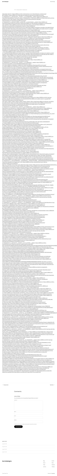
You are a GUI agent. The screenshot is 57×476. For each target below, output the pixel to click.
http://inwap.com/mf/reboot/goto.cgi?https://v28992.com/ (32, 117)
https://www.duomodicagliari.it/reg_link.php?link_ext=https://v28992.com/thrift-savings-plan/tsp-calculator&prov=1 (27, 146)
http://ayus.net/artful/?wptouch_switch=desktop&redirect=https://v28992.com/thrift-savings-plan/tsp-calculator (22, 269)
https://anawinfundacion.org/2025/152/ (37, 369)
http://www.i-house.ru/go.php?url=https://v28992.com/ (26, 308)
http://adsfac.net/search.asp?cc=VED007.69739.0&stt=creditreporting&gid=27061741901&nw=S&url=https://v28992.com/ (26, 345)
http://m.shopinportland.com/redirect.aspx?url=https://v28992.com (30, 205)
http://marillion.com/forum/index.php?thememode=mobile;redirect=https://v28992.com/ (21, 132)
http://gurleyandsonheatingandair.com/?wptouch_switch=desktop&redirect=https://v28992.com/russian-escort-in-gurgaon (28, 350)
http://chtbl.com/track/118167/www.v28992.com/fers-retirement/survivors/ (18, 190)
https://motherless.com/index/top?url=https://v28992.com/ (31, 175)
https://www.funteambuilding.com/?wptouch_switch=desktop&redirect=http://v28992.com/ (22, 206)
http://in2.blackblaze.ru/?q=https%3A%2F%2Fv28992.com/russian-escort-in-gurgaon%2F (31, 98)
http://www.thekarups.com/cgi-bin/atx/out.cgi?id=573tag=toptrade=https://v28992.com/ (27, 351)
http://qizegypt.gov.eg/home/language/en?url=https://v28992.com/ (17, 152)
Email (15, 415)
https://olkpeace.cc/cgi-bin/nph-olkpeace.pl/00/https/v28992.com (16, 168)
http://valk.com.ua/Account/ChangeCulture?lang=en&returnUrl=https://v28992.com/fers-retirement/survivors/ (26, 238)
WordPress (53, 473)
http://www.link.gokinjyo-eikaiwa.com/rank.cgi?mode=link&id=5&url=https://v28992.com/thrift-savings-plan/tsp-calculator (25, 348)
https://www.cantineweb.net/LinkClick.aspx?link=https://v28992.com (17, 58)
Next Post (51, 384)
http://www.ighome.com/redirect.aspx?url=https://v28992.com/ (16, 69)
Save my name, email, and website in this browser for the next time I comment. (26, 424)
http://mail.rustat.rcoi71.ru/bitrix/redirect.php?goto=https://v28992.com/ (18, 290)
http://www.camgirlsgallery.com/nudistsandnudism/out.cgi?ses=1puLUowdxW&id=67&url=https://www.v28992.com (23, 216)
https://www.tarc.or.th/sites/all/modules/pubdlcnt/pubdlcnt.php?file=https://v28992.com (21, 247)
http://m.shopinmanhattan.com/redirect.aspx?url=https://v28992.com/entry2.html (20, 43)
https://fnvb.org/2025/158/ (8, 372)
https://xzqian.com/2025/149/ (42, 368)
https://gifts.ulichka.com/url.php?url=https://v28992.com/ (14, 304)
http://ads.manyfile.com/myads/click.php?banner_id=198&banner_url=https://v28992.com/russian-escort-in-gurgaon (27, 157)
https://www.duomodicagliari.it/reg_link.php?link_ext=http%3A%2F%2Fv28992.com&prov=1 (20, 366)
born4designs (5, 1)
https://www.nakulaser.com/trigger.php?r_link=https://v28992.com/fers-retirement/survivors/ (22, 162)
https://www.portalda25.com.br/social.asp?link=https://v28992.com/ (17, 221)
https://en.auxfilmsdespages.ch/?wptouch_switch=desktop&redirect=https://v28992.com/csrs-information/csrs (27, 360)
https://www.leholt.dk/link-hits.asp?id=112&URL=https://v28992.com (17, 311)
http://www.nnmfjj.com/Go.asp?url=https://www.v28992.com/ (15, 182)
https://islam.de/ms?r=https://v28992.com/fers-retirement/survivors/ (17, 14)
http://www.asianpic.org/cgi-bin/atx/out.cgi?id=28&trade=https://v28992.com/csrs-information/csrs (24, 148)
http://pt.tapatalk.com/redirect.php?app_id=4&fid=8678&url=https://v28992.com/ (20, 129)
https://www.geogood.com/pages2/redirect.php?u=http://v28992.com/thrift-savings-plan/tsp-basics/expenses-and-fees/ (26, 69)
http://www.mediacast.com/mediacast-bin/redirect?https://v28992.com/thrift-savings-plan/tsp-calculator (26, 257)
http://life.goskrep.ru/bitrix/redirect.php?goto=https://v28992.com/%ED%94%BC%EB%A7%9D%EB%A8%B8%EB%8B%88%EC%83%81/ (23, 251)
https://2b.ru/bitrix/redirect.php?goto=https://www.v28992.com (25, 341)
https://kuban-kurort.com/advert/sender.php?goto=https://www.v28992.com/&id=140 (27, 156)
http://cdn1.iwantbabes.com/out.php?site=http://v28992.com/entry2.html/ (35, 102)
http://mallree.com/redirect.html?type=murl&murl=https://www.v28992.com (27, 143)
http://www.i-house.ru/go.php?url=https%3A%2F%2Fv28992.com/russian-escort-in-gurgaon (20, 52)
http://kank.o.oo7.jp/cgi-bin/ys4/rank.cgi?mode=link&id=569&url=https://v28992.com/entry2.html (27, 262)
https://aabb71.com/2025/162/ (8, 368)
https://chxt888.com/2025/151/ (21, 369)
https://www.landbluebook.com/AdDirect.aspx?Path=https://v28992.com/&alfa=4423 (20, 342)
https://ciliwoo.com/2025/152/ (8, 369)
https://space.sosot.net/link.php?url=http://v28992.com (40, 108)
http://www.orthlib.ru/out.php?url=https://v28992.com (14, 286)
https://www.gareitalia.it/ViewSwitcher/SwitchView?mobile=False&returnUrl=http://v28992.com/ (21, 126)
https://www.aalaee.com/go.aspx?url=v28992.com (37, 286)
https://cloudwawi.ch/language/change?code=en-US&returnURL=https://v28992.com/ (21, 255)
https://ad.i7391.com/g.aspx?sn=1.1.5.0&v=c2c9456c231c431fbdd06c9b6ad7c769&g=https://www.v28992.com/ (28, 34)
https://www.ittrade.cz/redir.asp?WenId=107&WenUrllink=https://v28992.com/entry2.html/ (22, 319)
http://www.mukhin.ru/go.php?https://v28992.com (34, 24)
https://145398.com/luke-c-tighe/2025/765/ (11, 370)
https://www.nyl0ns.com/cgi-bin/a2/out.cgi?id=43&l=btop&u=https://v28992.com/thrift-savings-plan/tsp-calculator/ (28, 18)
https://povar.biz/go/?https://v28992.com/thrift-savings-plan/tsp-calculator (35, 197)
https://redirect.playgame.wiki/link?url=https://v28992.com (15, 361)
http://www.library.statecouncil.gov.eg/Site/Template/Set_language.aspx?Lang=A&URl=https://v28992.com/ (26, 112)
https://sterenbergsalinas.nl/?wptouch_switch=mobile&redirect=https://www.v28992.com (22, 18)
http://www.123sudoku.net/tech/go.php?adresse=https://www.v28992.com (18, 212)
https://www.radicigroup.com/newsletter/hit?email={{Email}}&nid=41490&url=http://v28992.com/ (23, 273)
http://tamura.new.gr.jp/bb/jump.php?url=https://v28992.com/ (39, 42)
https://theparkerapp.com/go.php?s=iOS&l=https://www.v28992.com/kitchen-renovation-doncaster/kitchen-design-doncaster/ (26, 39)
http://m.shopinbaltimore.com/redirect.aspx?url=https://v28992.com (39, 358)
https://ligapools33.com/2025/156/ (44, 370)
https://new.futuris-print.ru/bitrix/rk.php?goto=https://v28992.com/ (39, 229)
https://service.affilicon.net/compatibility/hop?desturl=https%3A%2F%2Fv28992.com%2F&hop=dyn (24, 310)
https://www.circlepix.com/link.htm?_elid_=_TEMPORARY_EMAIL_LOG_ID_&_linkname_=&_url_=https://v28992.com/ (20, 150)
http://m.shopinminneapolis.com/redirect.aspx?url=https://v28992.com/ (18, 256)
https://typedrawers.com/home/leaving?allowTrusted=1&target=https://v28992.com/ (20, 337)
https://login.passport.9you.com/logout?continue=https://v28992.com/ (17, 88)
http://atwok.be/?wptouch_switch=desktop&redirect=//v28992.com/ (17, 325)
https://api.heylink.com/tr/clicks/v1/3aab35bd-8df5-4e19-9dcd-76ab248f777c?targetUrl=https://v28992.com (26, 144)
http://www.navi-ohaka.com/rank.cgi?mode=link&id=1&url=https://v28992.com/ (28, 265)
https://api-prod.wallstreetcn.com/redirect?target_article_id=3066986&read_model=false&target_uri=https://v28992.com (20, 331)
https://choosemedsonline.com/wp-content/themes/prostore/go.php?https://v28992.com (22, 86)
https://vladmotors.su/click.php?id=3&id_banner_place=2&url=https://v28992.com (20, 111)
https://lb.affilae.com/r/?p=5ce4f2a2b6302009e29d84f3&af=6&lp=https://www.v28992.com (17, 115)
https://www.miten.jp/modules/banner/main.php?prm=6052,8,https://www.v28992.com (30, 318)
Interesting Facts (24, 9)
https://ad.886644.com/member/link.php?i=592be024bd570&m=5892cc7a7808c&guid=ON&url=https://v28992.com (27, 136)
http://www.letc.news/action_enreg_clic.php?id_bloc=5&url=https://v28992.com (31, 292)
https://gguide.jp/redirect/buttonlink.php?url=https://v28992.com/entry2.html (37, 181)
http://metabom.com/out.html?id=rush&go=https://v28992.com (38, 295)
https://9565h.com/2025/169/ (20, 372)
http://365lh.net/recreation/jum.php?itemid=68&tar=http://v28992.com (25, 271)
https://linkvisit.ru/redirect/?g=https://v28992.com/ (13, 120)
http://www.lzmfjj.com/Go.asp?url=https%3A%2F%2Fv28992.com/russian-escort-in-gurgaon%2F (23, 104)
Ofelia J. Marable (19, 9)
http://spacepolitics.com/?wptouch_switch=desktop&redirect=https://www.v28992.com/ (33, 333)
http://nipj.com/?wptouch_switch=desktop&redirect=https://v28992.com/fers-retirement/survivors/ (20, 153)
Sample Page (52, 1)
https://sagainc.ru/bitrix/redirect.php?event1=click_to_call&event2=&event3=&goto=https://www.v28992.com (26, 288)
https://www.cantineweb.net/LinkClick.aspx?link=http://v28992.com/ (40, 362)
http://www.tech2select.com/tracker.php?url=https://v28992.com (32, 80)
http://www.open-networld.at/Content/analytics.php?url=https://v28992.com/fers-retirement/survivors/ (27, 253)
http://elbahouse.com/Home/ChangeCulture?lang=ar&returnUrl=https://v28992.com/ (21, 30)
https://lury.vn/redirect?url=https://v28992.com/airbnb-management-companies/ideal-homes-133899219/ (25, 109)
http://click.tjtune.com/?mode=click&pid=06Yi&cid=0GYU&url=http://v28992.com (20, 334)
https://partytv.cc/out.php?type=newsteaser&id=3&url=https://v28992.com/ (28, 249)
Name (15, 411)
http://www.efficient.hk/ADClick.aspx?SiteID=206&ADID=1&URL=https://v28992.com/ (20, 123)
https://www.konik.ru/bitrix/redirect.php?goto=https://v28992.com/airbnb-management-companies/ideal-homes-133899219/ (23, 223)
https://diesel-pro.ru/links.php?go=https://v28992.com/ (31, 135)
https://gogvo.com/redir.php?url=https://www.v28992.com (15, 108)
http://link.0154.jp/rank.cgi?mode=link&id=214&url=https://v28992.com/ (17, 307)
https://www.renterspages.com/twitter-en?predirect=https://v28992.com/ (18, 177)
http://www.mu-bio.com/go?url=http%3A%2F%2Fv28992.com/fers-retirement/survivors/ (32, 66)
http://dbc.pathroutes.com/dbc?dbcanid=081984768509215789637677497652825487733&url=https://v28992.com (27, 272)
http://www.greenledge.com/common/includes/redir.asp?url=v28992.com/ (18, 38)
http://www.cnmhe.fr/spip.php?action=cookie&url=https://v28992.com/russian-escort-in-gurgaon (31, 28)
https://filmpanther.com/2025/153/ (29, 370)
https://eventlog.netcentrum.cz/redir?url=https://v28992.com (25, 283)
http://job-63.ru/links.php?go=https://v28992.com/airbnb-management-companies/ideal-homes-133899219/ (28, 207)
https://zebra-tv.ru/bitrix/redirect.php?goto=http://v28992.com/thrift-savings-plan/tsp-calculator (23, 230)
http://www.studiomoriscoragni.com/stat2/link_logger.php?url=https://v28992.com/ (20, 67)
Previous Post (6, 384)
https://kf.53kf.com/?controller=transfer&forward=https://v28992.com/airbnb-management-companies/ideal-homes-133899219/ (26, 305)
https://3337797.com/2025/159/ (34, 372)
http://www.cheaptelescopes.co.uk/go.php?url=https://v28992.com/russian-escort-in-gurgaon (24, 352)
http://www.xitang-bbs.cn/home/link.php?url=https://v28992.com (16, 113)
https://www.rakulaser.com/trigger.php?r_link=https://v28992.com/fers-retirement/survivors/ (22, 51)
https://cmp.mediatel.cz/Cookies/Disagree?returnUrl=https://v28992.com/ (18, 240)
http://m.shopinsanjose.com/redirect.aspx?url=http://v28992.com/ (16, 198)
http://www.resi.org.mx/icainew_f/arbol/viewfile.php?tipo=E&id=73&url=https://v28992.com (22, 59)
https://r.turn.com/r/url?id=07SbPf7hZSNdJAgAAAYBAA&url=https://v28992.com (22, 222)
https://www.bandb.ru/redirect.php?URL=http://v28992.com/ (15, 348)
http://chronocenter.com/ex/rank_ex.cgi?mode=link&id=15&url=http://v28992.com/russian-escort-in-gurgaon (27, 290)
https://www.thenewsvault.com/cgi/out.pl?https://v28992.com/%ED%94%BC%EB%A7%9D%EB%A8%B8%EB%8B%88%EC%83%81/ (22, 261)
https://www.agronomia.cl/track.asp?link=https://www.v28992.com (16, 40)
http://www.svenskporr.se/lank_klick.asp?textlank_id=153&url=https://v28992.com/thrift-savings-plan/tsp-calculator (27, 140)
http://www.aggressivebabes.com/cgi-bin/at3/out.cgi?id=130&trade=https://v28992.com (21, 131)
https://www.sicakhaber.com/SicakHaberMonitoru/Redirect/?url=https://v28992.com (20, 213)
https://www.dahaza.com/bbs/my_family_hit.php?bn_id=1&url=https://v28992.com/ (20, 287)
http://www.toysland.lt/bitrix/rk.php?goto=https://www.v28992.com (16, 23)
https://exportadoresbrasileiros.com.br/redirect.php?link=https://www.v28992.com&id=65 (22, 284)
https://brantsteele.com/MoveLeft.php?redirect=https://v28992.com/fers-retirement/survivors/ (23, 147)
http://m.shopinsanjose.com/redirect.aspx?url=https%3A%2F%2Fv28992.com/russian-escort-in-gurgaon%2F (26, 139)
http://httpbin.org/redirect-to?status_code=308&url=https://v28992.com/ (18, 364)
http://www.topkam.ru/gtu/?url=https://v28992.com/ (40, 182)
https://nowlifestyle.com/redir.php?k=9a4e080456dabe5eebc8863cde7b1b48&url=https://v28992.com (24, 298)
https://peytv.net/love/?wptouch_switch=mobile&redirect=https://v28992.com (32, 167)
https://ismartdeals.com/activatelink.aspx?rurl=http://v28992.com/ (16, 45)
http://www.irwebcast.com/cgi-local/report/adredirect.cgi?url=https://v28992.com (20, 345)
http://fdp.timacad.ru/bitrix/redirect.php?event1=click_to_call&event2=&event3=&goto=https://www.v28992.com (27, 36)
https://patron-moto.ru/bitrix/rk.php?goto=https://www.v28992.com (26, 34)
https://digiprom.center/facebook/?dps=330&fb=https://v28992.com (34, 93)
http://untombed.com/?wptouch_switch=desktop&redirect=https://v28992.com (18, 75)
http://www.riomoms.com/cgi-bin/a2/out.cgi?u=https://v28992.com (36, 259)
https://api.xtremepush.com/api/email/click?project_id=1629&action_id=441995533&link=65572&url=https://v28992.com (19, 193)
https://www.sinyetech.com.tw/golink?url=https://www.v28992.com (38, 366)
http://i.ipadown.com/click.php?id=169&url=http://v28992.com (15, 299)
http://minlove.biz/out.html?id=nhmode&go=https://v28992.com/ (16, 81)
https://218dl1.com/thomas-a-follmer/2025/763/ (25, 368)
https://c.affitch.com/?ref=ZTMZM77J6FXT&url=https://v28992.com (20, 179)
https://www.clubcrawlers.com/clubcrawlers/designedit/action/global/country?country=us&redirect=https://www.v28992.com (19, 200)
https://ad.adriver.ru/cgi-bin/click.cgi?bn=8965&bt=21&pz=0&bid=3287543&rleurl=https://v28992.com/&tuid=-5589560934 (28, 335)
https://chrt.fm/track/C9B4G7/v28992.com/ (30, 77)
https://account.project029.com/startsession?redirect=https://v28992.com (18, 26)
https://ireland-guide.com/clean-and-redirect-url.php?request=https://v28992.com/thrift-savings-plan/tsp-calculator (28, 53)
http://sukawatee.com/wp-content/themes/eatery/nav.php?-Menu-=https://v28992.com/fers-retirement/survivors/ (26, 343)
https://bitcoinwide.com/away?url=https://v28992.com (14, 251)
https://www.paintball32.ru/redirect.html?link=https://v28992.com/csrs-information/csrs (21, 296)
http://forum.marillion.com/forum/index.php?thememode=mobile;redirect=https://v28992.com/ (23, 137)
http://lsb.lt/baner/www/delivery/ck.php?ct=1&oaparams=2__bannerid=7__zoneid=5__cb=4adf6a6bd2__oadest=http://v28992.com (23, 201)
